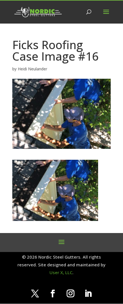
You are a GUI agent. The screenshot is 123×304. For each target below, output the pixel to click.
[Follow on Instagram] (70, 293)
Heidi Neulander (32, 69)
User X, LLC (60, 272)
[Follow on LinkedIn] (88, 293)
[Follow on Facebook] (52, 293)
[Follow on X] (35, 293)
